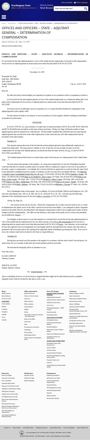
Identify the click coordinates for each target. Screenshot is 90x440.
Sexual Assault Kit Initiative (77, 307)
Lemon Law (50, 305)
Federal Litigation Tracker (76, 293)
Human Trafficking (74, 304)
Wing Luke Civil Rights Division (78, 299)
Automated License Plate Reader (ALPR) (56, 366)
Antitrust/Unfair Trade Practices (56, 300)
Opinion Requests (29, 380)
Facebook (4, 309)
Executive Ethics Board (8, 383)
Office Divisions (28, 301)
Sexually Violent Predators (54, 353)
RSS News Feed (6, 299)
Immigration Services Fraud (77, 320)
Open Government (74, 296)
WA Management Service (54, 388)
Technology (27, 330)
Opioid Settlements (74, 314)
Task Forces (27, 321)
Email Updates (6, 304)
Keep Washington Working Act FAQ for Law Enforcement (10, 407)
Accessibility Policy (28, 428)
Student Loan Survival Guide (10, 394)
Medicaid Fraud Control (53, 302)
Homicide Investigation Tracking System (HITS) (56, 356)
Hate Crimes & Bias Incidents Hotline (55, 330)
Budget (26, 309)
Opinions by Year (29, 375)
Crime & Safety (51, 348)
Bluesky (4, 306)
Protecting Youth (51, 312)
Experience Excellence (53, 375)
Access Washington (69, 428)
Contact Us (27, 299)
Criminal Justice (51, 350)
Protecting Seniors (52, 315)
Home (3, 23)
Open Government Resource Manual (10, 400)
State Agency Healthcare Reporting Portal (9, 415)
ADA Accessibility (67, 3)
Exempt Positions (52, 385)
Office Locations (28, 304)
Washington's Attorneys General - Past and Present (33, 315)
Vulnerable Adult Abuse (76, 323)
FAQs (25, 324)
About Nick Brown (29, 293)
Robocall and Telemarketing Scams (77, 326)
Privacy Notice (28, 332)
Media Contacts (6, 293)
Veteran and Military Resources (56, 334)
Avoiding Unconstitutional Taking (11, 389)
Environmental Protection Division (54, 323)
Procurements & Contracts (31, 327)
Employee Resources (42, 428)
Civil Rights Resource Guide (9, 397)
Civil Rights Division (52, 320)
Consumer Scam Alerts (8, 378)
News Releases (6, 296)
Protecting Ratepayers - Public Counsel (55, 308)
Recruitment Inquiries (53, 398)
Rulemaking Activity (30, 335)
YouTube (4, 320)
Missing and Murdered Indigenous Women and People (78, 331)
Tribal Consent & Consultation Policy (32, 338)
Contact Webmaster (82, 428)
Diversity (49, 393)
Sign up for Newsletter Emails (10, 386)
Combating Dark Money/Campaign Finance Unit (78, 310)
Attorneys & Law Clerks (53, 378)
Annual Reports (28, 307)
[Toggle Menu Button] (4, 17)
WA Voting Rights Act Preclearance (8, 411)
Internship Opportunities (54, 390)
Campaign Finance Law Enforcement (53, 337)
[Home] (6, 6)
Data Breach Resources (8, 404)
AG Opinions (12, 23)
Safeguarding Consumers (54, 297)
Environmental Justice (75, 301)
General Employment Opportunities (53, 381)
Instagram (5, 312)
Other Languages (82, 3)
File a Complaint (6, 380)
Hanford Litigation (52, 327)
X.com (3, 317)
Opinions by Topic (29, 378)
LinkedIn (4, 314)
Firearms (49, 362)
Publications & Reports (8, 391)
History (26, 312)
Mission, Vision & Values (31, 296)
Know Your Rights (7, 375)
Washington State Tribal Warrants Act (54, 344)
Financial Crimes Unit (53, 360)
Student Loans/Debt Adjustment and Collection (78, 317)
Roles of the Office (29, 319)
